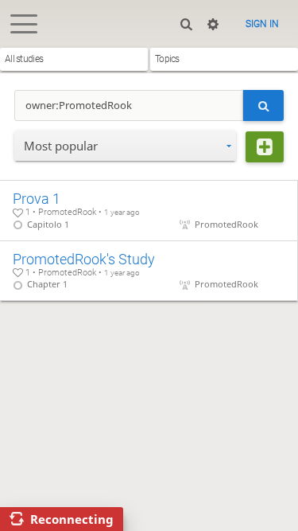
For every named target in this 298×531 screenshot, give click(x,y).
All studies (24, 58)
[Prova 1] (148, 210)
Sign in (262, 23)
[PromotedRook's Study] (148, 270)
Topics (167, 58)
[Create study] (265, 146)
